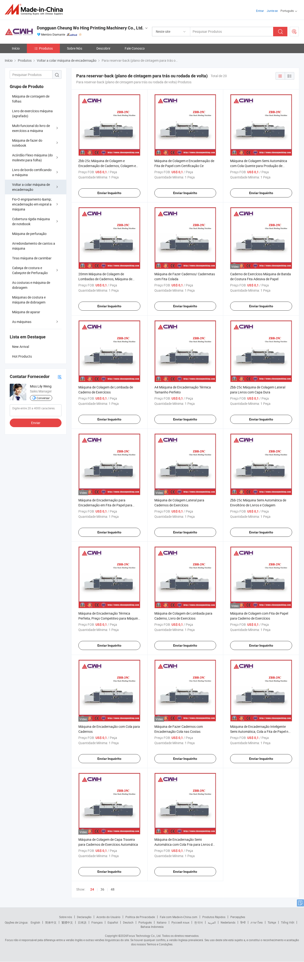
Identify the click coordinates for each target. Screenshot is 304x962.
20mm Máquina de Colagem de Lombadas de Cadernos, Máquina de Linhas (105, 279)
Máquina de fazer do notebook (27, 143)
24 (92, 889)
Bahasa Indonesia (152, 927)
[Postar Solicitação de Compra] (294, 31)
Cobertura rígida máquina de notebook (31, 221)
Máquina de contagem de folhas (30, 98)
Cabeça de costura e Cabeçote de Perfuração (30, 270)
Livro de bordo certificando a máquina (32, 172)
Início (16, 48)
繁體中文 (67, 922)
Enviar (35, 422)
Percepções (237, 917)
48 (112, 889)
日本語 (82, 922)
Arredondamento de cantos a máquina (33, 246)
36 (102, 889)
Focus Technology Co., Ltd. (144, 936)
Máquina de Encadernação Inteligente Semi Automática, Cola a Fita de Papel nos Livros (261, 731)
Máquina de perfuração (29, 233)
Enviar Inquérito (109, 193)
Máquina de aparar (26, 312)
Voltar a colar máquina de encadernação (31, 187)
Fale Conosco (135, 48)
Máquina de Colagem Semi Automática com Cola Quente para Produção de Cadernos (258, 166)
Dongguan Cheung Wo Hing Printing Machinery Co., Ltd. (90, 27)
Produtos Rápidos (213, 917)
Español (113, 922)
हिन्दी (243, 922)
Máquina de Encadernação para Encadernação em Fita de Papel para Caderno (105, 505)
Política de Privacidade (140, 917)
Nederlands (228, 922)
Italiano (161, 922)
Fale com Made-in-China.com (178, 917)
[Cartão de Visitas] (60, 377)
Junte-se (272, 11)
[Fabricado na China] (35, 9)
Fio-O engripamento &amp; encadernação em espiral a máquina (32, 204)
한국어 (198, 922)
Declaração (84, 917)
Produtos (46, 48)
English (35, 922)
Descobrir (103, 48)
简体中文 (51, 922)
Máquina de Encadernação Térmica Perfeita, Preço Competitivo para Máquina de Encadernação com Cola (109, 618)
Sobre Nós (74, 48)
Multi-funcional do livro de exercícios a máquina (31, 128)
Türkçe (272, 922)
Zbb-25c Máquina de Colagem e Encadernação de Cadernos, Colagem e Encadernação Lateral (107, 166)
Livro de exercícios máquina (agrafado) (32, 113)
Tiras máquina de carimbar (32, 258)
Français (97, 922)
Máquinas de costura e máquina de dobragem (29, 299)
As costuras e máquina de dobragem (31, 285)
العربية (212, 922)
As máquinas (21, 321)
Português (145, 922)
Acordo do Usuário (108, 917)
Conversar (43, 398)
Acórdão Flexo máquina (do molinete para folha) (32, 157)
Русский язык (180, 922)
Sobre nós (65, 917)
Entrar (260, 11)
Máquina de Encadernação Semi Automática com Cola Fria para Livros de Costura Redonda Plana (184, 844)
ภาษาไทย (257, 922)
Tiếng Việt (287, 922)
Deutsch (128, 922)
